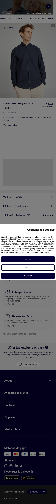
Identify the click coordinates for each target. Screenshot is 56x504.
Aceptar (28, 259)
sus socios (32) (12, 237)
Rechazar (28, 276)
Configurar (28, 267)
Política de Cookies (42, 253)
